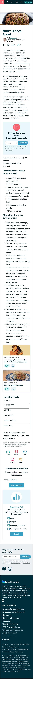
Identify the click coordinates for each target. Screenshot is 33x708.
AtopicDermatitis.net (10, 624)
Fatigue (13, 522)
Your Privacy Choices (9, 649)
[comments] (13, 366)
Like (7, 452)
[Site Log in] (21, 2)
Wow (11, 460)
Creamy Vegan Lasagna (13, 385)
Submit (16, 534)
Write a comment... (11, 479)
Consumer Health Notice (10, 647)
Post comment (16, 485)
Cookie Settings (23, 649)
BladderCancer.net (9, 633)
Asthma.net (6, 621)
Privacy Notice (20, 148)
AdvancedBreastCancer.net (13, 609)
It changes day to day (18, 529)
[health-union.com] (10, 582)
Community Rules (8, 652)
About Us (5, 644)
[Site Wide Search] (12, 2)
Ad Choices (19, 652)
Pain (12, 518)
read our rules (16, 472)
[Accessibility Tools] (17, 2)
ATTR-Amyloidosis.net (11, 627)
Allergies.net (7, 615)
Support (16, 452)
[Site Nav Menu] (7, 2)
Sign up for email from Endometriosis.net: (16, 135)
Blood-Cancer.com (9, 636)
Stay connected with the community (12, 551)
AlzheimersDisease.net (11, 618)
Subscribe (28, 2)
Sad (23, 452)
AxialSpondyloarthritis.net (12, 630)
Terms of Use (8, 150)
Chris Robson (13, 38)
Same (19, 460)
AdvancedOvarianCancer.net (13, 612)
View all (6, 640)
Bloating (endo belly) (18, 525)
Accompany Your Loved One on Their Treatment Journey (15, 361)
